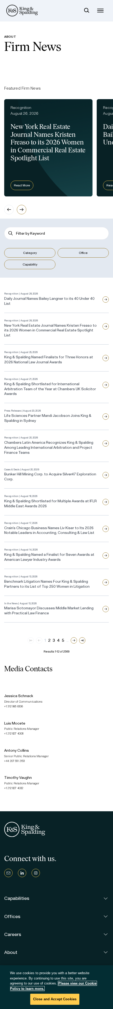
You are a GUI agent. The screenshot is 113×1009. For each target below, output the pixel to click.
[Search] (86, 10)
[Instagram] (36, 873)
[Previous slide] (9, 209)
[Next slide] (21, 209)
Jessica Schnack (18, 696)
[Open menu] (100, 10)
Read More (22, 185)
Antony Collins (16, 750)
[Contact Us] (8, 873)
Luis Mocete (14, 723)
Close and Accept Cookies (54, 999)
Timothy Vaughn (18, 777)
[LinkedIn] (22, 873)
